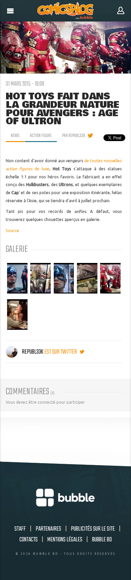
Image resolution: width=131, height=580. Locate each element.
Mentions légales (64, 540)
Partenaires (48, 529)
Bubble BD (102, 540)
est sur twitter (61, 352)
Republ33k (32, 352)
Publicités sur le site (93, 529)
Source (12, 230)
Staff (20, 529)
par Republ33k (73, 136)
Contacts (28, 540)
